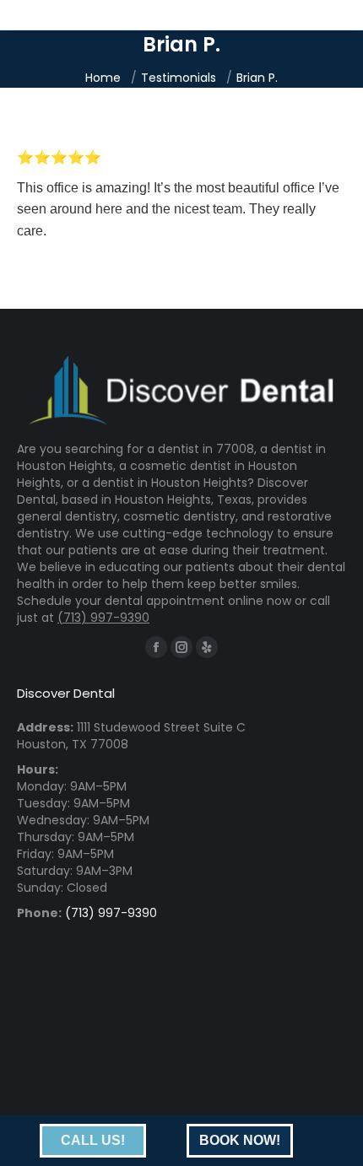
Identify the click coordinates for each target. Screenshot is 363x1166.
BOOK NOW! (239, 1140)
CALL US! (93, 1140)
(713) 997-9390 (103, 617)
